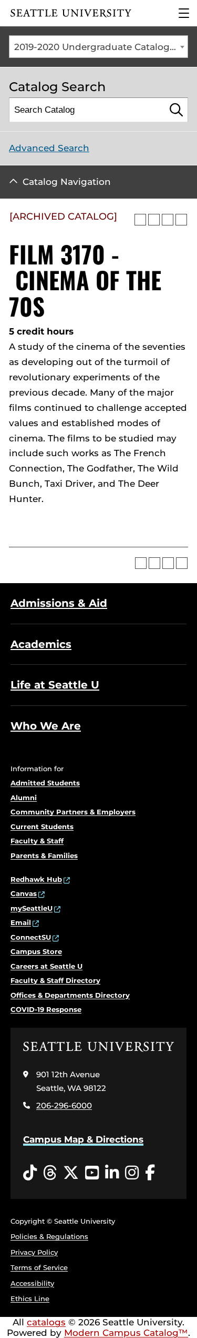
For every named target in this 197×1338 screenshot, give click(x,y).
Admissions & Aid (59, 603)
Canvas (24, 893)
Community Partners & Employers (73, 812)
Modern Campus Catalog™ (126, 1332)
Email (21, 922)
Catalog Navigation (67, 181)
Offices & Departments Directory (70, 995)
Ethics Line (30, 1298)
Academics (41, 644)
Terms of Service (39, 1267)
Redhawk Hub (36, 879)
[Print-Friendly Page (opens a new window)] (167, 219)
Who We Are (46, 726)
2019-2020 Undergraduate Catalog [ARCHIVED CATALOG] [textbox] (101, 47)
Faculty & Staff (37, 841)
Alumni (24, 797)
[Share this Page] (154, 219)
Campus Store (36, 951)
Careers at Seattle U (46, 966)
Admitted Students (45, 783)
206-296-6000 (64, 1105)
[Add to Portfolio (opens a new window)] (140, 219)
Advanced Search (49, 148)
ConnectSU (31, 937)
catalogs (46, 1322)
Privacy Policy (34, 1252)
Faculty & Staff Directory (55, 980)
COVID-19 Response (46, 1009)
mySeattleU (32, 908)
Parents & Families (44, 855)
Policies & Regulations (49, 1236)
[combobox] (98, 46)
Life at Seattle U (55, 684)
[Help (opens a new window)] (181, 219)
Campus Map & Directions (83, 1139)
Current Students (42, 826)
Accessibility (32, 1283)
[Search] (176, 109)
